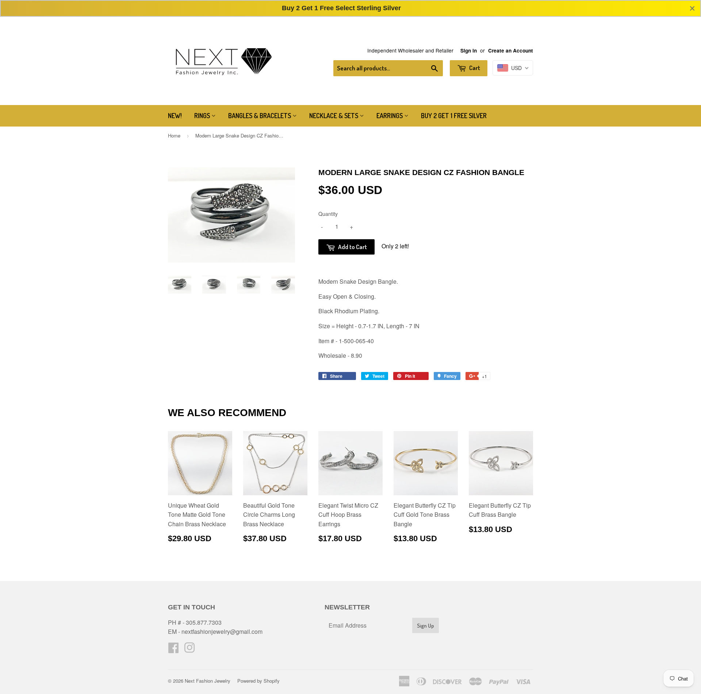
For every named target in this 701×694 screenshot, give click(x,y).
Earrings (390, 116)
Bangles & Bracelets (260, 116)
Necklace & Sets (334, 116)
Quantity (328, 213)
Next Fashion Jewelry (207, 680)
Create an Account (510, 50)
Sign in (468, 50)
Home (174, 135)
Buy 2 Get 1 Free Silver (454, 116)
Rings (202, 116)
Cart (474, 67)
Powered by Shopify (258, 680)
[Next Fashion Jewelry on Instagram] (189, 649)
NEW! (175, 116)
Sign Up (425, 625)
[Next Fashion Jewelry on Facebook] (173, 649)
